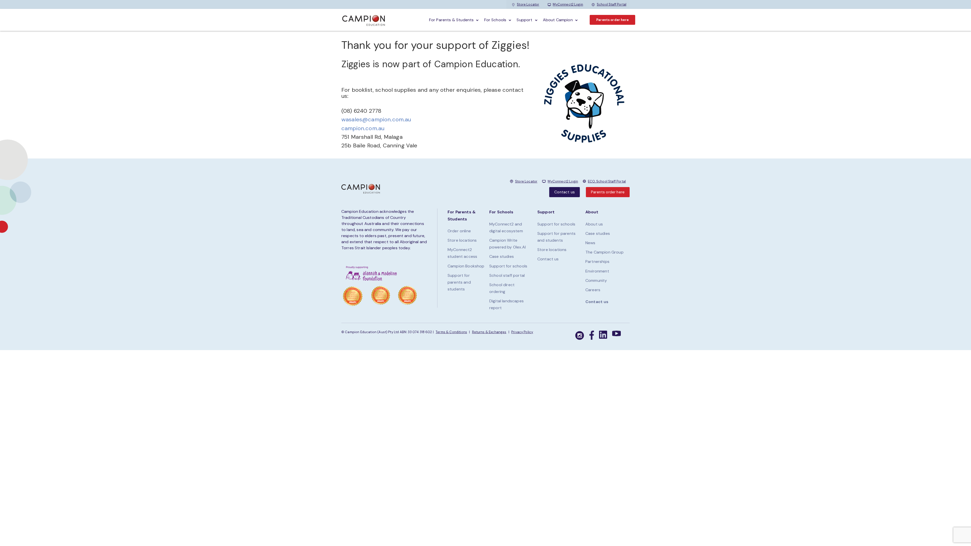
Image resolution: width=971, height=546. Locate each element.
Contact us (564, 192)
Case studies (501, 256)
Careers (592, 289)
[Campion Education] (363, 20)
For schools (495, 19)
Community (596, 280)
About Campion (558, 19)
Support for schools (508, 266)
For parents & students (451, 19)
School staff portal (507, 275)
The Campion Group (604, 252)
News (590, 242)
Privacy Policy (522, 332)
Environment (597, 271)
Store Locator (528, 4)
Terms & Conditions (451, 332)
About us (594, 224)
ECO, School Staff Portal (607, 181)
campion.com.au (362, 128)
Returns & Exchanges (489, 332)
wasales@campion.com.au (376, 119)
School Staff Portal (611, 4)
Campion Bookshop (466, 266)
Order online (459, 231)
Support (524, 19)
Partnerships (597, 261)
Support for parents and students (459, 282)
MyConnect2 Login (568, 4)
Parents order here (612, 20)
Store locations (462, 240)
